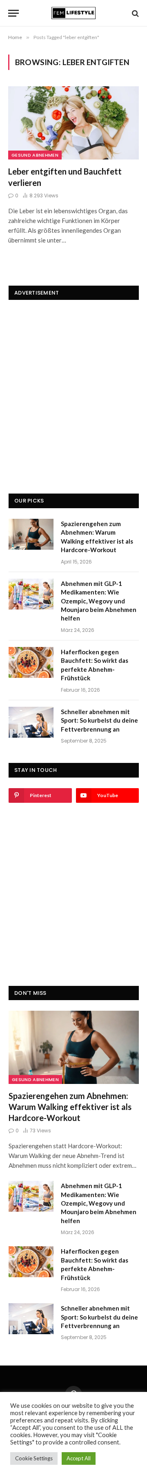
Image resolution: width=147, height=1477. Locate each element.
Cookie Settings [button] (34, 1458)
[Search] (134, 13)
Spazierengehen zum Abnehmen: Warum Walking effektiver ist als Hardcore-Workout (70, 1107)
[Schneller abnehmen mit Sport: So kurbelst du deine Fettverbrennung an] (31, 722)
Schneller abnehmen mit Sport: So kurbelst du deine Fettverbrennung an (99, 720)
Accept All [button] (79, 1458)
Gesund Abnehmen (34, 155)
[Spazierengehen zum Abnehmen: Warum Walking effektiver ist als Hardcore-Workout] (31, 534)
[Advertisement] (73, 383)
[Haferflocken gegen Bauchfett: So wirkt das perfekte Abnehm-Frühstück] (31, 662)
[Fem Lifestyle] (73, 13)
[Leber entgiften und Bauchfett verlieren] (73, 122)
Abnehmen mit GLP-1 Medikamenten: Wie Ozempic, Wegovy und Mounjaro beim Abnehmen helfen (98, 601)
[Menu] (13, 13)
